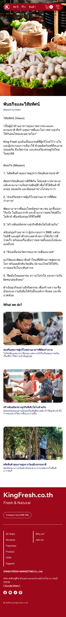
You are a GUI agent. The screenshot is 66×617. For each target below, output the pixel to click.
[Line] (10, 592)
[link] (49, 7)
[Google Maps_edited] (20, 592)
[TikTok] (15, 592)
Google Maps (11, 585)
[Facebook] (5, 592)
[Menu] (58, 7)
